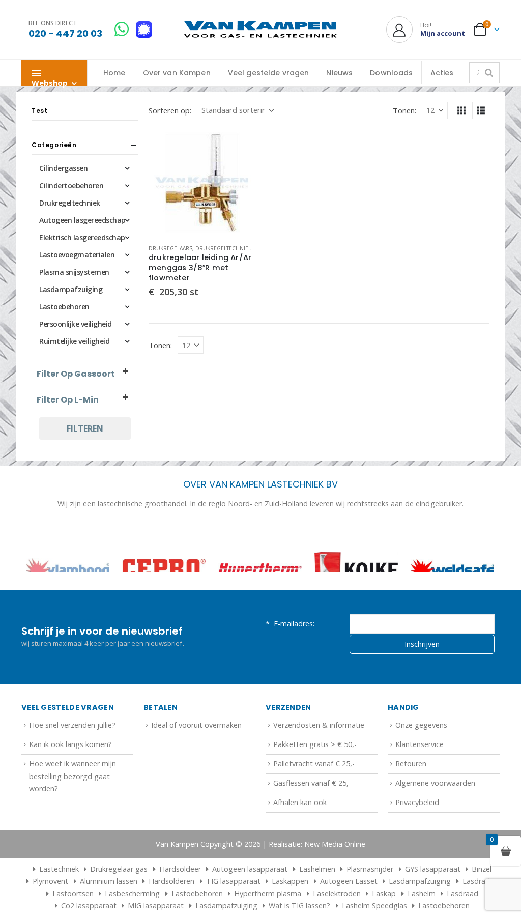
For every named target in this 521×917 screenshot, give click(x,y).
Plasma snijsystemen (74, 272)
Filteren (85, 428)
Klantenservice (419, 778)
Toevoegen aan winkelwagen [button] (238, 146)
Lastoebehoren (64, 306)
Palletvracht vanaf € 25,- (314, 797)
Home (114, 73)
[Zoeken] (489, 73)
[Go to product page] (202, 182)
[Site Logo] (260, 29)
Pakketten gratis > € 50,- (315, 778)
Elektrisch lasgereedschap (82, 237)
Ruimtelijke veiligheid (74, 341)
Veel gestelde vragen (268, 73)
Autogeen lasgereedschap (82, 220)
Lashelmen (317, 902)
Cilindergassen (63, 168)
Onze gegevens (421, 758)
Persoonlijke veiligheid (75, 324)
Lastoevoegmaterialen (76, 255)
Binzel (481, 902)
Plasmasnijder (369, 902)
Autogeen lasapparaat (249, 902)
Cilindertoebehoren (71, 185)
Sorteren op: (170, 110)
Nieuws (339, 73)
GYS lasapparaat (432, 902)
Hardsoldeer (180, 902)
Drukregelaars (170, 248)
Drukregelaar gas (119, 902)
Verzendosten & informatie (318, 758)
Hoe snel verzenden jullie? (72, 758)
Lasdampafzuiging (70, 289)
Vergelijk (238, 169)
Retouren (410, 797)
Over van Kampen (177, 73)
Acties (442, 73)
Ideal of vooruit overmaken (196, 758)
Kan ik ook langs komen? (70, 778)
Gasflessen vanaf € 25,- (312, 816)
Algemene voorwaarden (435, 816)
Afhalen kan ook (300, 836)
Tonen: (404, 110)
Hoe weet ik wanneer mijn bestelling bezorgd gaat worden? (72, 809)
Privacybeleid (417, 836)
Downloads (391, 73)
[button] (461, 110)
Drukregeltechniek (223, 248)
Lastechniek (59, 902)
